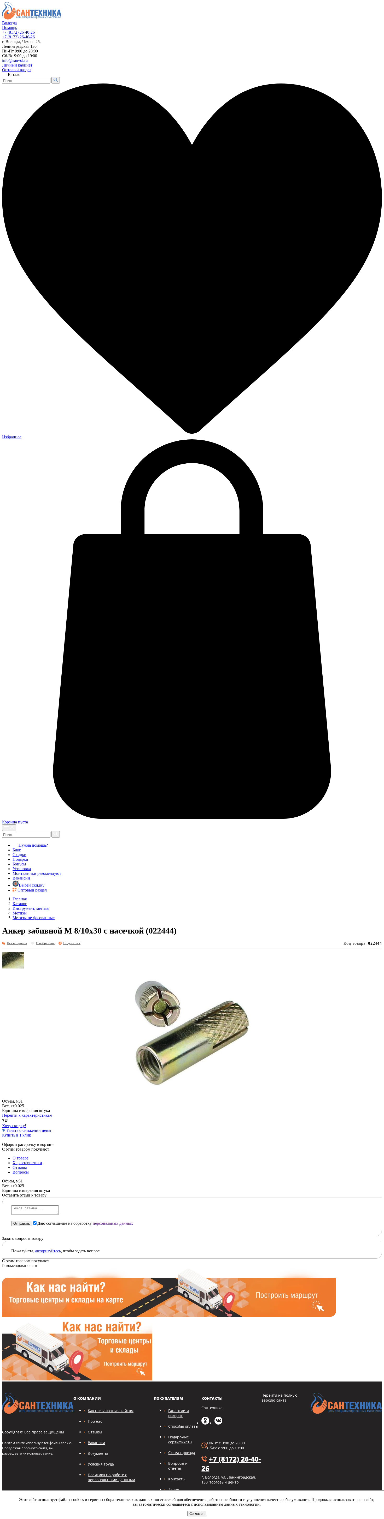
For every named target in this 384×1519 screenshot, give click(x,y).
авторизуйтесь (48, 1251)
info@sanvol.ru (15, 60)
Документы (98, 1453)
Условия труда (101, 1464)
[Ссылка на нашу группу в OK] (205, 1423)
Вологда (9, 23)
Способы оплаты (183, 1426)
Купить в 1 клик (16, 1135)
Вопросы (21, 1172)
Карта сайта (368, 63)
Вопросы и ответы (178, 1466)
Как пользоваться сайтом (110, 1410)
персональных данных (113, 1223)
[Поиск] (55, 80)
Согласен (196, 1514)
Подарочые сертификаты (180, 1439)
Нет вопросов (17, 943)
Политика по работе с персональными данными (111, 1477)
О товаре (20, 1158)
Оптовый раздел (16, 70)
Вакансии (21, 878)
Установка (22, 868)
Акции (173, 1489)
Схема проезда (181, 1452)
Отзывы (20, 1167)
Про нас (95, 1421)
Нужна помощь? (33, 845)
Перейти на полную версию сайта (279, 1398)
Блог (17, 850)
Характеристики (27, 1163)
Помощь (9, 27)
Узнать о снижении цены (28, 1130)
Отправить (21, 1223)
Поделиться (71, 943)
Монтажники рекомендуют (37, 873)
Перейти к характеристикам (27, 1115)
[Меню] (9, 827)
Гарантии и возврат (178, 1413)
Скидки (19, 854)
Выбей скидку (31, 885)
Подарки (20, 859)
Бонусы (19, 864)
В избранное (45, 943)
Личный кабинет (17, 65)
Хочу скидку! (14, 1125)
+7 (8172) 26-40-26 (18, 32)
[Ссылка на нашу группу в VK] (218, 1423)
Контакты (176, 1478)
